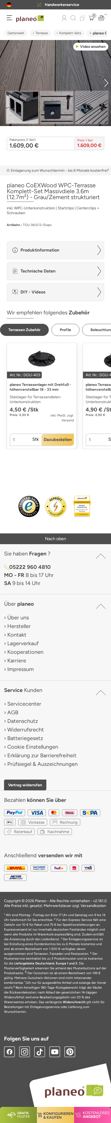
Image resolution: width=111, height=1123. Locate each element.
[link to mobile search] (73, 18)
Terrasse (42, 33)
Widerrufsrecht (25, 729)
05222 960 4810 (30, 567)
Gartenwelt (16, 33)
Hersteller (19, 626)
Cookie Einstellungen (32, 747)
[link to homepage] (30, 18)
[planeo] (71, 1091)
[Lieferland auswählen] (9, 4)
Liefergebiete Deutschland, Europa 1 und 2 (45, 963)
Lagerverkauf (23, 643)
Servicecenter (24, 704)
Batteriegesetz (25, 738)
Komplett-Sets (70, 33)
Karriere (16, 660)
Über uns (18, 617)
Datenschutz (22, 721)
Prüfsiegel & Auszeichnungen (42, 764)
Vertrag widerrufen (25, 785)
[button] (9, 4)
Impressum (20, 669)
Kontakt (16, 635)
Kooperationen (25, 652)
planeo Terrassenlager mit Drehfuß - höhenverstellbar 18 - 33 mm (40, 387)
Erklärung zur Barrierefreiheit (42, 755)
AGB (12, 712)
